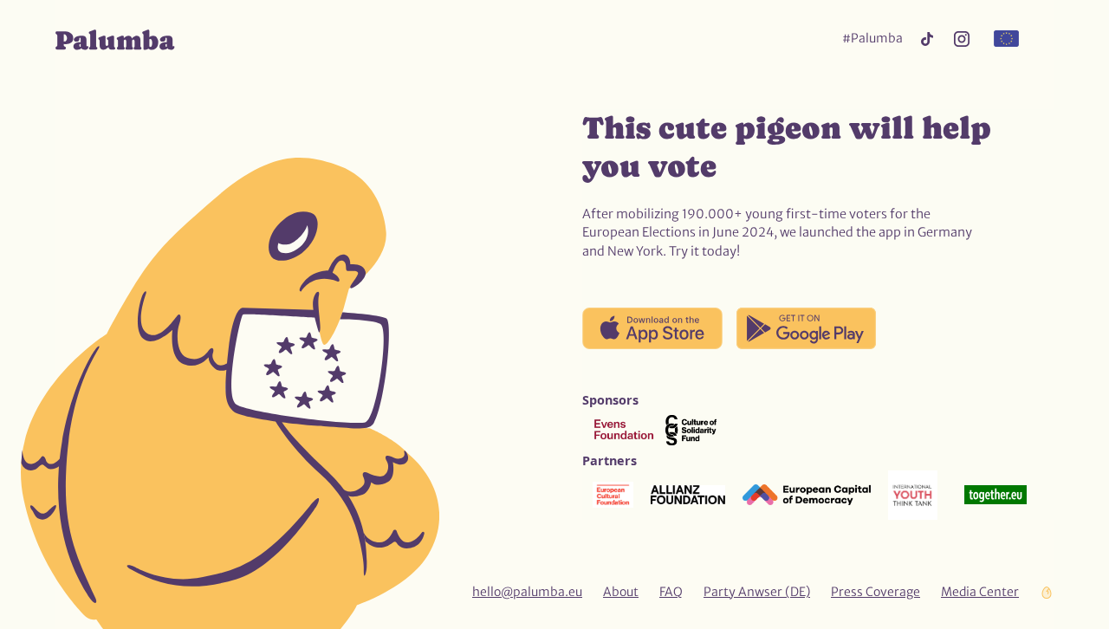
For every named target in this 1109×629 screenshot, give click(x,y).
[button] (1006, 39)
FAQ (671, 592)
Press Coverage (875, 592)
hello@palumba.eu (527, 592)
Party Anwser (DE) (757, 592)
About (621, 592)
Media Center (980, 592)
